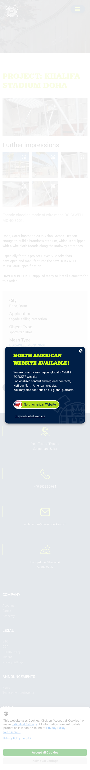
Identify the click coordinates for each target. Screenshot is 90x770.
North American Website (40, 404)
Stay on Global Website (30, 416)
